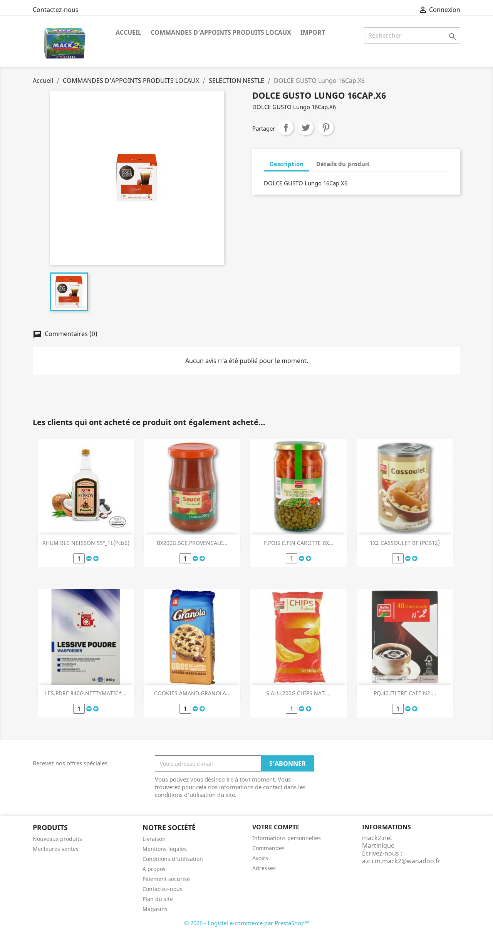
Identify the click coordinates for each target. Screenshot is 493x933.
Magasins (155, 909)
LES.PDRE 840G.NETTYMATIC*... (86, 693)
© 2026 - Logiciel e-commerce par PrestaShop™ (246, 923)
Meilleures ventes (56, 848)
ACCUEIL (128, 32)
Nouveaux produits (57, 838)
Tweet (306, 127)
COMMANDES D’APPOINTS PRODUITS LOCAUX (221, 32)
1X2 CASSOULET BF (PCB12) (405, 542)
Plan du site (158, 899)
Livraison (154, 838)
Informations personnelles (286, 838)
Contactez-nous (56, 9)
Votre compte (275, 827)
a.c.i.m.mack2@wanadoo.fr (401, 861)
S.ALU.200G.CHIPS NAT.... (298, 693)
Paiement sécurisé (166, 879)
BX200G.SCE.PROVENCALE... (192, 542)
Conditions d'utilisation (173, 858)
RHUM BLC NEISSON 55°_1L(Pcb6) (85, 542)
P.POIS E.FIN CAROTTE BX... (298, 542)
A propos (154, 868)
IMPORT (312, 32)
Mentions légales (165, 848)
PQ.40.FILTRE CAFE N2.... (405, 693)
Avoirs (260, 858)
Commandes (268, 848)
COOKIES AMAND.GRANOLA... (192, 693)
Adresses (264, 868)
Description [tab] (287, 164)
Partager (285, 127)
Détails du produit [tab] (343, 164)
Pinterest (326, 127)
